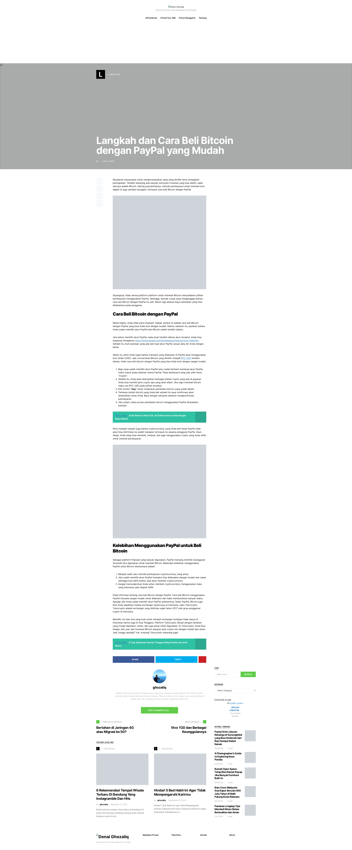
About (232, 835)
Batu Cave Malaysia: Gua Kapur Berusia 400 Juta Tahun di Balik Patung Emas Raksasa (228, 792)
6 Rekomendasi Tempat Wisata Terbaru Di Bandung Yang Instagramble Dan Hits (120, 794)
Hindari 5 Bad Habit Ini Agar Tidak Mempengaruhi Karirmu (180, 792)
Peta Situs (176, 835)
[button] (348, 18)
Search (248, 674)
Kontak (203, 835)
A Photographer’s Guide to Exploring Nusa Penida (228, 756)
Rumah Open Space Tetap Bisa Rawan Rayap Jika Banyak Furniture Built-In (228, 773)
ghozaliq (159, 687)
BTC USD (186, 358)
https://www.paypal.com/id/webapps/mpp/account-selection (167, 340)
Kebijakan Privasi (151, 835)
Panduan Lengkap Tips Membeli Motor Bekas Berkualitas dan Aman (227, 809)
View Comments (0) (158, 710)
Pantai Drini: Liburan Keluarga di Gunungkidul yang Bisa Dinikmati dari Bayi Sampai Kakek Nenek (228, 738)
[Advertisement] (176, 42)
